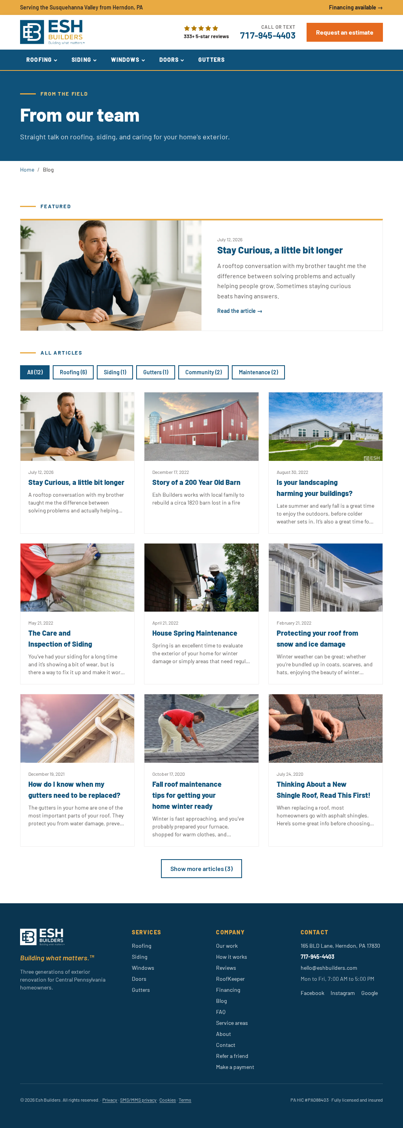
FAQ (221, 1011)
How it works (231, 956)
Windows (125, 59)
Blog (221, 1000)
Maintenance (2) (258, 372)
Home (27, 169)
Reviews (226, 967)
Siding (81, 59)
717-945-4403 (268, 35)
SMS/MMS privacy (138, 1099)
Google (369, 992)
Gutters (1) (155, 372)
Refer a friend (232, 1055)
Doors (169, 59)
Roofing (39, 59)
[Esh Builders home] (52, 32)
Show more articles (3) (201, 868)
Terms (185, 1099)
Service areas (232, 1022)
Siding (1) (115, 372)
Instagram (343, 992)
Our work (227, 945)
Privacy (109, 1099)
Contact (225, 1044)
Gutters (211, 59)
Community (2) (203, 372)
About (223, 1033)
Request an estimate (344, 32)
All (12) (35, 372)
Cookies (167, 1099)
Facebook (312, 992)
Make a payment (235, 1066)
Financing (228, 989)
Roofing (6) (73, 372)
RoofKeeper (230, 978)
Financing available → (356, 7)
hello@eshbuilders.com (329, 967)
